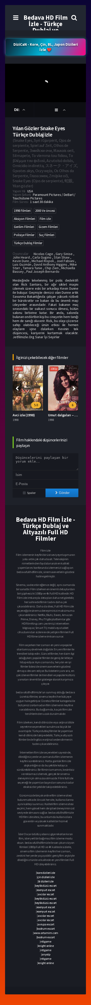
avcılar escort (46, 894)
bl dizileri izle (46, 881)
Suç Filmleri (46, 235)
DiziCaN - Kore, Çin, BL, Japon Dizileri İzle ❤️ (45, 47)
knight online (46, 946)
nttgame (45, 941)
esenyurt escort (46, 890)
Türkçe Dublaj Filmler (28, 243)
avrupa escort (45, 924)
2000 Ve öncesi (45, 211)
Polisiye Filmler (24, 235)
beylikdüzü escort (46, 885)
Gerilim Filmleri (24, 227)
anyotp (45, 954)
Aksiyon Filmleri (24, 219)
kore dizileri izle (46, 873)
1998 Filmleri (22, 211)
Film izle (45, 219)
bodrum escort (46, 928)
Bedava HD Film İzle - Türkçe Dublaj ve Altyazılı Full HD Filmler (45, 30)
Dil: (17, 110)
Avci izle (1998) (24, 415)
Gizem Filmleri (48, 227)
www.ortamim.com (46, 933)
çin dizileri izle (45, 877)
